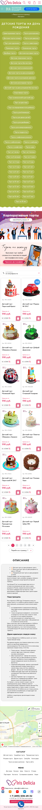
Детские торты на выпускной (21, 68)
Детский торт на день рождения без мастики (21, 88)
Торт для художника (11, 43)
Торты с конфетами (15, 147)
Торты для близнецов (21, 112)
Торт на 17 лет (28, 196)
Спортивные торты (21, 93)
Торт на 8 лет (14, 177)
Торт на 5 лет (28, 167)
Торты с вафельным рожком (21, 137)
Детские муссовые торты (28, 53)
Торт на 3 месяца (29, 152)
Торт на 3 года (28, 162)
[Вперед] (33, 545)
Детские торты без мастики (21, 63)
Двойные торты (9, 53)
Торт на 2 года (14, 162)
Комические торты (29, 48)
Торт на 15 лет (28, 191)
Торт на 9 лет (28, 177)
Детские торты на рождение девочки (21, 78)
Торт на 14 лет (13, 191)
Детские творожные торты (21, 58)
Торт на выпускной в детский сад (21, 97)
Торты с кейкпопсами (12, 142)
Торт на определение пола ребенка (21, 107)
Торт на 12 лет (14, 186)
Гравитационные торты (11, 33)
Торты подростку (21, 132)
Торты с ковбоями (30, 142)
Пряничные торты (12, 48)
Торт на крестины (21, 102)
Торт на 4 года (14, 167)
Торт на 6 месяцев (13, 157)
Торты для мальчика (31, 33)
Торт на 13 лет (28, 186)
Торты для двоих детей (21, 117)
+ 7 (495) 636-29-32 (21, 796)
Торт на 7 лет (28, 172)
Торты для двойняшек (21, 122)
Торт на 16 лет (13, 196)
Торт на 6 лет (14, 172)
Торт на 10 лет (14, 182)
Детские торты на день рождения (21, 73)
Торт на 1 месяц (13, 152)
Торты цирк (30, 147)
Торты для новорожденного (21, 127)
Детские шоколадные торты (21, 83)
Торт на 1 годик (29, 157)
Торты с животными (30, 43)
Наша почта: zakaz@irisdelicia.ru (16, 788)
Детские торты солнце (12, 38)
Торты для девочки (31, 38)
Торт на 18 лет (21, 201)
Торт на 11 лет (28, 182)
